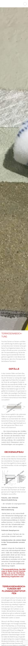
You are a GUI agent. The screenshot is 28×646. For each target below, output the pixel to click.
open (25, 3)
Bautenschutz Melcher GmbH (10, 4)
